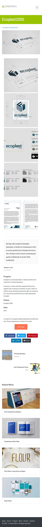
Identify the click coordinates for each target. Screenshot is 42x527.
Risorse (26, 521)
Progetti (15, 521)
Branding (6, 27)
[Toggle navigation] (37, 7)
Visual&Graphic (13, 27)
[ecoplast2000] (21, 75)
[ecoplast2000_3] (21, 145)
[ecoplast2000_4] (21, 180)
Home (4, 521)
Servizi (9, 521)
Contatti (32, 521)
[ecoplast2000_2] (21, 110)
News (20, 521)
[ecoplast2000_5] (21, 215)
